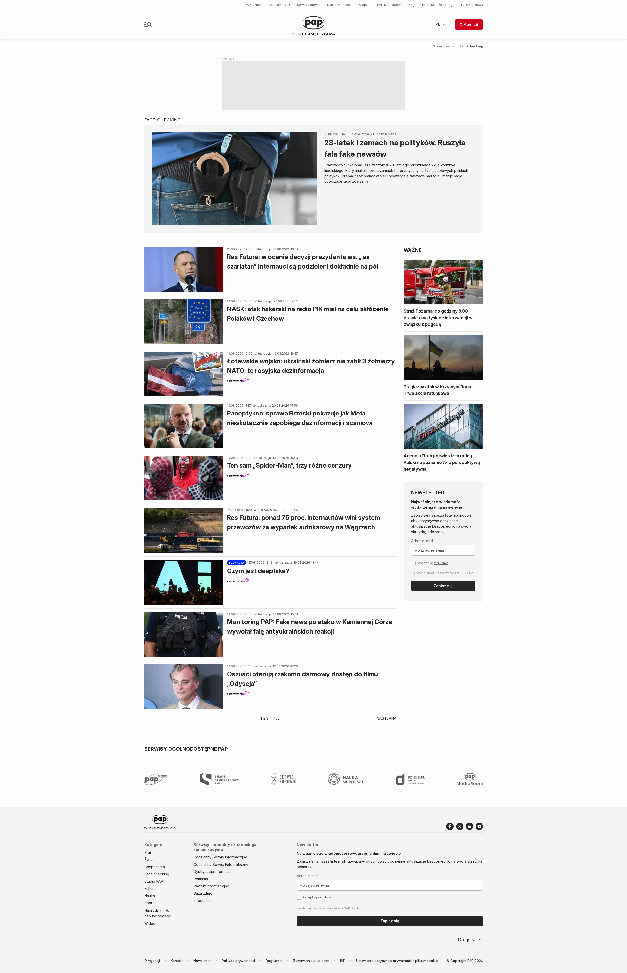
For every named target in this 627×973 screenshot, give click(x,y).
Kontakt (177, 961)
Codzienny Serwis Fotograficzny (220, 864)
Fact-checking (156, 874)
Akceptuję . (433, 563)
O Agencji (469, 24)
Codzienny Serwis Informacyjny (220, 857)
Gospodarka (154, 867)
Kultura (150, 888)
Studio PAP (153, 881)
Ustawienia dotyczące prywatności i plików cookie (397, 961)
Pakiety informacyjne (211, 886)
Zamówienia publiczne (311, 961)
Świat (149, 859)
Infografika (202, 900)
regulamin (441, 563)
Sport (149, 903)
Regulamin (274, 961)
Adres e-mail (422, 540)
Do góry (466, 939)
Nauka (149, 895)
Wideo (149, 923)
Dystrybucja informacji (212, 871)
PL (437, 24)
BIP (342, 961)
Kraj (147, 852)
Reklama (200, 879)
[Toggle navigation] (148, 24)
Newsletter (202, 961)
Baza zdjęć (202, 893)
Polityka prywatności (238, 961)
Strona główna (443, 46)
